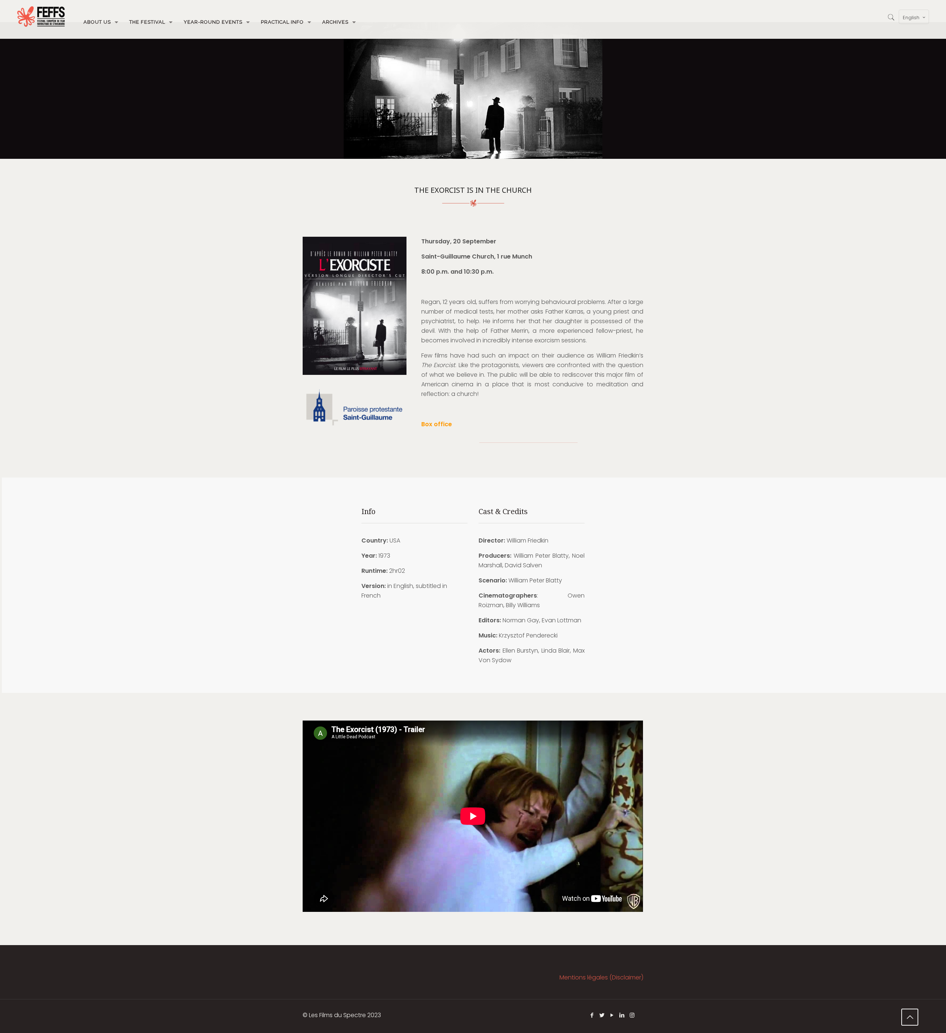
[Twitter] (602, 1015)
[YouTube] (612, 1015)
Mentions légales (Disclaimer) (601, 977)
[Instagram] (632, 1015)
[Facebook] (592, 1015)
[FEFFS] (41, 16)
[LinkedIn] (622, 1015)
